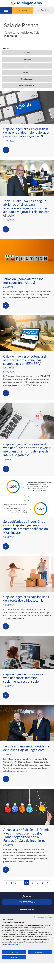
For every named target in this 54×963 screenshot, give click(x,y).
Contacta (28, 896)
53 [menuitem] (43, 883)
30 (33, 883)
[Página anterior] (6, 882)
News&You (27, 72)
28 (22, 883)
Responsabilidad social (27, 85)
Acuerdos (27, 53)
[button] (22, 10)
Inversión (27, 66)
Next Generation (27, 79)
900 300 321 (29, 902)
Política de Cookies (13, 944)
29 (27, 883)
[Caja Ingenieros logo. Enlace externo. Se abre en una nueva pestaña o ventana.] (7, 919)
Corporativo (27, 59)
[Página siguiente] (47, 882)
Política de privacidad (43, 917)
